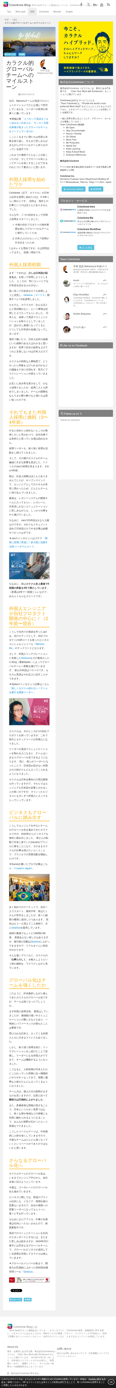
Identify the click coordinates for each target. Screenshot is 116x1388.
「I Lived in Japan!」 (23, 868)
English (69, 11)
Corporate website (74, 189)
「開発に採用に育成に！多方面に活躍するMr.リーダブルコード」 (28, 542)
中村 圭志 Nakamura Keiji (45, 71)
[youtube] (102, 4)
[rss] (108, 4)
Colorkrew (44, 11)
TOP (7, 19)
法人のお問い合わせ (67, 1353)
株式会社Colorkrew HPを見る (24, 1373)
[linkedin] (95, 4)
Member (57, 11)
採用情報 (96, 189)
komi (76, 280)
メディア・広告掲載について (92, 1353)
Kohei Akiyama (82, 313)
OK (111, 1381)
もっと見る (86, 247)
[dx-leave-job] (86, 48)
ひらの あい (79, 327)
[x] (88, 4)
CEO (32, 11)
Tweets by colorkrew (70, 419)
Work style (21, 11)
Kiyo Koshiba (81, 294)
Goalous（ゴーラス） (35, 295)
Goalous (25, 658)
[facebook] (81, 4)
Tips (9, 11)
